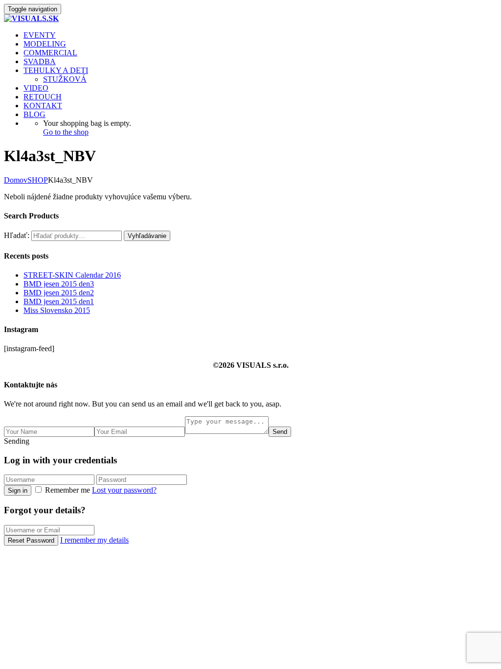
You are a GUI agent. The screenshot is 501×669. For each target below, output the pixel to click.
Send (280, 431)
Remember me (67, 490)
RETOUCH (42, 97)
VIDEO (35, 88)
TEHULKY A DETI (55, 70)
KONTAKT (42, 105)
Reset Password (31, 540)
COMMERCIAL (50, 52)
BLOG (34, 114)
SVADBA (39, 61)
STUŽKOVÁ (65, 79)
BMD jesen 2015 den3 (58, 284)
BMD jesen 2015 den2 (58, 292)
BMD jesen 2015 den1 (58, 301)
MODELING (44, 44)
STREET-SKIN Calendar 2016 (72, 275)
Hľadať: (16, 235)
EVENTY (39, 35)
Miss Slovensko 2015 (56, 310)
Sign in (17, 490)
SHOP (37, 180)
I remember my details (94, 540)
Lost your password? (124, 490)
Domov (15, 180)
